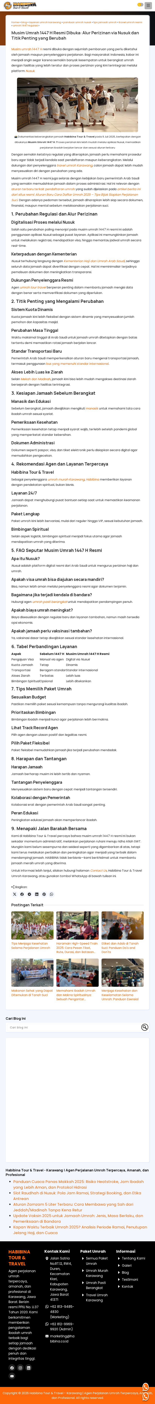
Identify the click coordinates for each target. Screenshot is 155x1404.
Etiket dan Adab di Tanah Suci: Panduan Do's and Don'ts (120, 947)
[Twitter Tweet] (14, 894)
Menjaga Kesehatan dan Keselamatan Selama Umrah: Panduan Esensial (120, 995)
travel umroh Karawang (74, 165)
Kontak (127, 1286)
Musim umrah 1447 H (26, 49)
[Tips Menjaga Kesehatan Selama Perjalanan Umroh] (32, 925)
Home (15, 22)
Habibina (92, 479)
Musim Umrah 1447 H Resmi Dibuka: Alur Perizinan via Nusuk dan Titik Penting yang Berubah (75, 35)
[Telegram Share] (29, 894)
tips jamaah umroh (105, 22)
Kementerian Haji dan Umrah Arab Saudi (94, 261)
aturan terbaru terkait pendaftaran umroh (43, 189)
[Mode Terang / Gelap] (140, 4)
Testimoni (130, 1279)
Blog (125, 1272)
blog (24, 22)
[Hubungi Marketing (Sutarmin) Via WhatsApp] (146, 1387)
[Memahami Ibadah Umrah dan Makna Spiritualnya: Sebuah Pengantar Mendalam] (77, 973)
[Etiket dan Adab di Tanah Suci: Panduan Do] (123, 925)
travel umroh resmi (130, 22)
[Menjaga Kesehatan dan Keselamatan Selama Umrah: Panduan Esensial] (123, 973)
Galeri (127, 1265)
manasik (92, 408)
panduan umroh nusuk (77, 22)
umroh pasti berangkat (49, 602)
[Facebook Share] (22, 894)
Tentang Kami (133, 1258)
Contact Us (98, 870)
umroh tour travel (33, 287)
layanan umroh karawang (45, 22)
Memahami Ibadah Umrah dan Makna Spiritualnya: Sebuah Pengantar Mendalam (75, 995)
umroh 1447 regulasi (25, 25)
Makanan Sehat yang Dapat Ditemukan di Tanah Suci (32, 993)
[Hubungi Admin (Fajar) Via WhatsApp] (146, 1396)
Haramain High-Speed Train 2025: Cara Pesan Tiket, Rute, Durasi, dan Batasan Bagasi (77, 947)
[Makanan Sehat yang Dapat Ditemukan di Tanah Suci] (32, 973)
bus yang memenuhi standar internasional (77, 364)
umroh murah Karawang (66, 479)
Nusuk (30, 71)
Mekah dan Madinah (36, 379)
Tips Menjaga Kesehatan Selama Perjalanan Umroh (30, 945)
